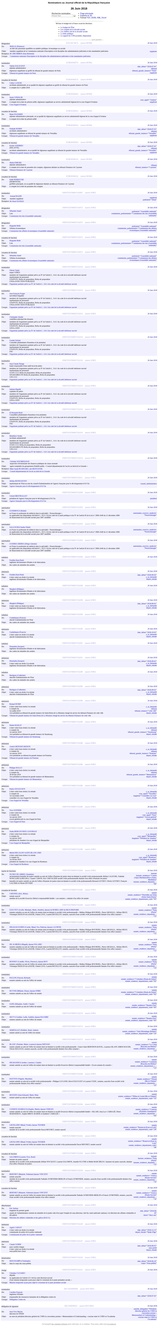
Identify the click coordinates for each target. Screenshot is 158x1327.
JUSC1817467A (72, 43)
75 (155, 916)
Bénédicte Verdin (15, 436)
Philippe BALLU (15, 768)
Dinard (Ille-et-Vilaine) (151, 1080)
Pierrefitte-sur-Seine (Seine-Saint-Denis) (149, 896)
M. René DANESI (17, 201)
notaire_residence (134, 895)
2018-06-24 (151, 1261)
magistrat (136, 796)
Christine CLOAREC (17, 1273)
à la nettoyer (111, 1324)
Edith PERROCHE (16, 180)
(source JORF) (90, 193)
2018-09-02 (151, 575)
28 (155, 1129)
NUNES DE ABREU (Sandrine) (21, 874)
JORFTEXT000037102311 (72, 478)
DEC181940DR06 (71, 1289)
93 (155, 899)
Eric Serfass (13, 1208)
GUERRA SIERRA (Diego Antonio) (23, 544)
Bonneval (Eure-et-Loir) (147, 1127)
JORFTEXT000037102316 (72, 267)
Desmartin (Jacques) (16, 646)
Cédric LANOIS (15, 83)
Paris (154, 71)
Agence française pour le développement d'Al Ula (27, 486)
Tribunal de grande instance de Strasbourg (24, 737)
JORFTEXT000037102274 (72, 1026)
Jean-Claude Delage (16, 364)
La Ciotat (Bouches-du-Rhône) (149, 1046)
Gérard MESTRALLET (18, 496)
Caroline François (15, 1292)
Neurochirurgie (150, 515)
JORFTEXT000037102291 (72, 643)
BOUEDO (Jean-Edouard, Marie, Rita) (23, 1095)
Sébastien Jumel (15, 211)
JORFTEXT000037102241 (72, 1270)
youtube (79, 36)
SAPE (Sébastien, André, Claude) (21, 1004)
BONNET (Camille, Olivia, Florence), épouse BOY (28, 962)
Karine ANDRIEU (16, 146)
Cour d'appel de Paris (17, 822)
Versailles (152, 133)
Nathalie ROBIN (15, 129)
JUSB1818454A (72, 125)
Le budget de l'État (67, 27)
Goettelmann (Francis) (17, 618)
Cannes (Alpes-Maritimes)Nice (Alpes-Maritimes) (145, 878)
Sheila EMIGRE (15, 163)
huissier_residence (142, 876)
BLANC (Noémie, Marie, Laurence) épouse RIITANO (29, 1044)
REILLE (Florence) (17, 46)
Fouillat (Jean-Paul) (16, 560)
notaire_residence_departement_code (138, 899)
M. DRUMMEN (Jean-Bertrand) (22, 54)
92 (155, 981)
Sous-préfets (151, 1263)
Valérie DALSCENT (17, 66)
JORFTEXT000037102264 (72, 1104)
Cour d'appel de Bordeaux (19, 864)
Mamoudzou (151, 775)
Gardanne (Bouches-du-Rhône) (149, 1063)
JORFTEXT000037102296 (72, 614)
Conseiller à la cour (149, 796)
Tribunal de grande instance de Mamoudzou (25, 779)
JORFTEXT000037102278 (72, 974)
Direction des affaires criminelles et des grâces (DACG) (29, 1218)
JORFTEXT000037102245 (72, 1257)
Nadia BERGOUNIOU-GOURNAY (23, 831)
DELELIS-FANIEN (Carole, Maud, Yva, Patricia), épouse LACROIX (35, 927)
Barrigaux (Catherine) (17, 675)
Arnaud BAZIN (16, 196)
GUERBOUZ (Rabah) (17, 511)
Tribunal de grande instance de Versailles (24, 136)
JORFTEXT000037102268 (72, 1074)
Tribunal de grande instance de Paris (22, 73)
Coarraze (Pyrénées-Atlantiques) (148, 1110)
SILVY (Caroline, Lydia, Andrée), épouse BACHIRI (28, 1017)
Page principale (86, 13)
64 (155, 1116)
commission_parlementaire (121, 213)
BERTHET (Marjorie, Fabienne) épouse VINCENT (28, 1174)
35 (155, 1085)
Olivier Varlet (14, 270)
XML (99, 18)
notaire (154, 893)
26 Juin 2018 (152, 43)
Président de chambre (148, 838)
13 (155, 1051)
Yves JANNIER (15, 810)
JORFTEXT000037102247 (72, 1241)
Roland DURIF (15, 704)
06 (155, 884)
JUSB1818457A (72, 63)
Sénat (154, 200)
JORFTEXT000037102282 (72, 890)
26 (155, 1033)
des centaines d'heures (59, 1324)
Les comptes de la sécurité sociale (72, 29)
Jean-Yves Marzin (16, 1312)
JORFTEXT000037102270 (72, 1057)
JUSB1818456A (72, 94)
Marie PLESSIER (16, 114)
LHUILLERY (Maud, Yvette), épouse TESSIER (27, 1125)
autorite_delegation (141, 1309)
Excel (104, 18)
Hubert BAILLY (15, 725)
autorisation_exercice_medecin (144, 513)
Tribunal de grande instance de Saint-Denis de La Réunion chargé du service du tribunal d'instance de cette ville (50, 716)
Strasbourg (152, 732)
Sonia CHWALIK (16, 97)
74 (155, 1182)
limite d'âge (152, 1232)
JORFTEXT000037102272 (72, 1039)
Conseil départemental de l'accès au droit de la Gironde (30, 471)
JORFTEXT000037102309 (72, 492)
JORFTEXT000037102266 (72, 1091)
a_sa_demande (151, 577)
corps (143, 1263)
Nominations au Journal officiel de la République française (79, 3)
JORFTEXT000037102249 (72, 1224)
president (153, 498)
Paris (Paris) (154, 911)
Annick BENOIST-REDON (19, 747)
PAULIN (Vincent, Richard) (19, 978)
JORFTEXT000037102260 (72, 1153)
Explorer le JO (86, 16)
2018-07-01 (151, 67)
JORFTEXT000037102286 (72, 701)
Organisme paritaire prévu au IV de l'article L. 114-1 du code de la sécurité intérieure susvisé (43, 284)
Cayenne (152, 167)
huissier (154, 873)
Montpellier (151, 836)
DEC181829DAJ (70, 1306)
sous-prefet (153, 1248)
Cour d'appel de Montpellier (19, 843)
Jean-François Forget (17, 294)
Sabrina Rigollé (15, 389)
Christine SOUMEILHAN (19, 461)
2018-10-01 (151, 632)
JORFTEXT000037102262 (72, 1121)
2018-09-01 (151, 604)
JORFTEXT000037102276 (72, 1000)
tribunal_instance (141, 167)
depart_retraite (151, 579)
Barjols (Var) (151, 1005)
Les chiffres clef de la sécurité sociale (74, 32)
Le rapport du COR (67, 36)
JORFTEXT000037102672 (72, 208)
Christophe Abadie (16, 317)
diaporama (86, 36)
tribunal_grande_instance (141, 71)
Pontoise (153, 753)
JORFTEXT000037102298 (72, 586)
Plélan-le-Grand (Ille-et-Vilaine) (144, 1096)
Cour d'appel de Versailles (18, 800)
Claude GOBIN (15, 1244)
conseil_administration (148, 484)
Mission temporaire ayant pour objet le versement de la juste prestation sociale (37, 1283)
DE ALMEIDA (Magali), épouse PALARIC (25, 944)
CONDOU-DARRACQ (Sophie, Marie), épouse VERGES (31, 1109)
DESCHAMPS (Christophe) (19, 1261)
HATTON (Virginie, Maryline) (20, 1079)
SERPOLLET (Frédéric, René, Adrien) (23, 1030)
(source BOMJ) (86, 43)
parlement (146, 200)
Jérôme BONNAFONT (18, 481)
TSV (88, 18)
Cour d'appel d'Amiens (17, 105)
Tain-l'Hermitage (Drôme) (146, 1031)
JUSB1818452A (72, 159)
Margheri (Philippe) (16, 589)
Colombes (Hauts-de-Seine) (146, 979)
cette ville (152, 711)
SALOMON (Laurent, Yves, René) (22, 1157)
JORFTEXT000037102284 (72, 870)
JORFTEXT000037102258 (72, 1170)
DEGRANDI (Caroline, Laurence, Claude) (25, 1063)
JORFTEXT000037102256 (72, 1205)
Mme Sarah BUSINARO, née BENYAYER (26, 469)
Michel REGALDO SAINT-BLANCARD (25, 853)
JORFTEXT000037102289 (72, 672)
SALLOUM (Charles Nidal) (19, 527)
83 (155, 1007)
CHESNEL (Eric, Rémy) (18, 894)
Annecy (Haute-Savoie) (151, 1177)
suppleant (153, 51)
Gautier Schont (14, 340)
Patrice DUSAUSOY (17, 789)
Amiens (153, 100)
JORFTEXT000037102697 (72, 193)
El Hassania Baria (16, 413)
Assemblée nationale (148, 211)
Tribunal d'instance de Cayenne (20, 170)
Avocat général (150, 817)
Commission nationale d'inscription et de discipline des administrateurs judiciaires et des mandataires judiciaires (50, 56)
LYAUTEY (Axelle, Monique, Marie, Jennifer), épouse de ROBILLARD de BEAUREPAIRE (44, 910)
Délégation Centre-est (17, 1300)
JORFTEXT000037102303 (72, 507)
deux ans (152, 1215)
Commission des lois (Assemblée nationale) (25, 216)
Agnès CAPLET (15, 1227)
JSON (93, 18)
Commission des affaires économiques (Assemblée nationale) (31, 231)
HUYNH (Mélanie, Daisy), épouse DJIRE (25, 991)
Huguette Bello (15, 226)
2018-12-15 (151, 1230)
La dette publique (66, 34)
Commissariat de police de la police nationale (25, 1235)
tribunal (154, 69)
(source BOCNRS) (87, 1289)
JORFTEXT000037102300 (72, 557)
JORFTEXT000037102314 (72, 458)
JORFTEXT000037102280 (72, 905)
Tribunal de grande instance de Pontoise (24, 758)
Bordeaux (152, 857)
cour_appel (144, 100)
